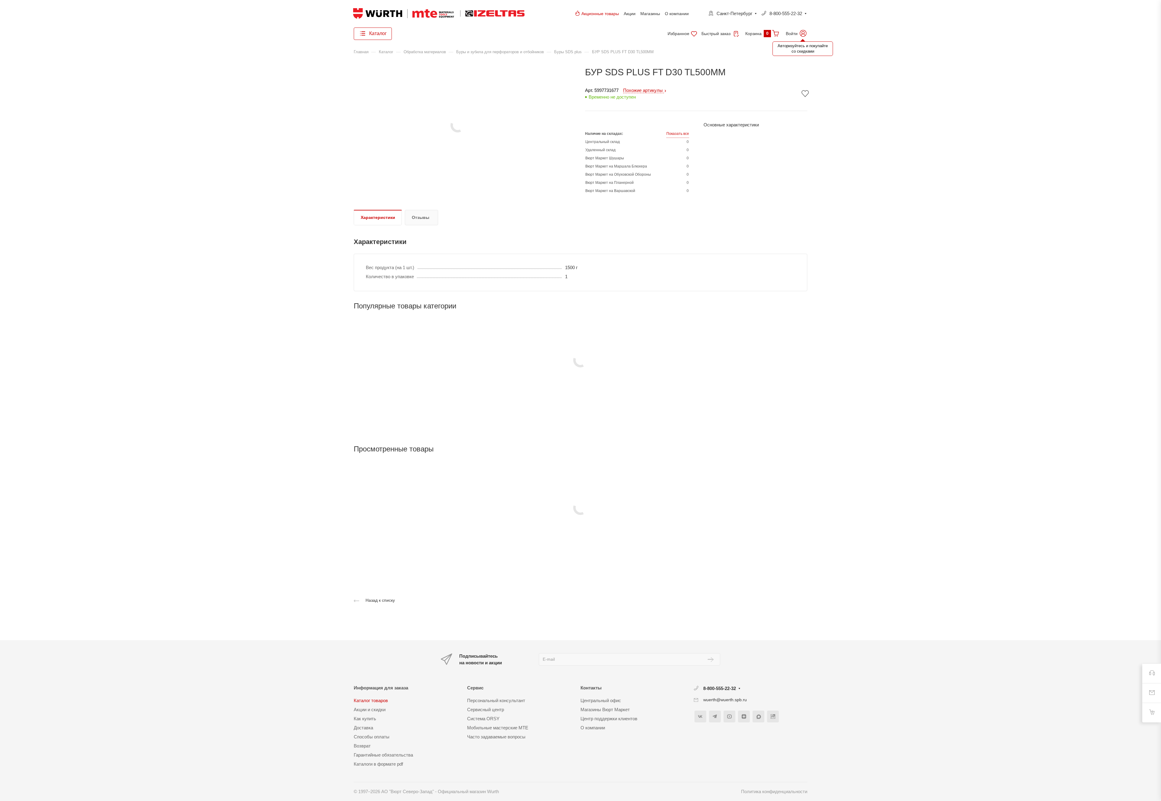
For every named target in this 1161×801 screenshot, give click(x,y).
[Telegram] (715, 716)
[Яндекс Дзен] (744, 716)
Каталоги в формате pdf (378, 764)
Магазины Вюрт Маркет (605, 709)
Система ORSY (483, 718)
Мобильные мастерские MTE (497, 727)
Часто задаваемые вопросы (496, 736)
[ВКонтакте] (700, 716)
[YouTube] (729, 716)
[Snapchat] (758, 716)
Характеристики (378, 217)
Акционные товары (600, 13)
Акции (630, 13)
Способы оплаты (371, 736)
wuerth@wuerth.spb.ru (725, 699)
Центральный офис (600, 700)
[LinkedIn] (773, 716)
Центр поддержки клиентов (608, 718)
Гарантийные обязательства (383, 754)
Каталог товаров (371, 700)
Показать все (677, 134)
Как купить (365, 718)
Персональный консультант (496, 700)
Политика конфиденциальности (774, 791)
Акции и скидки (369, 709)
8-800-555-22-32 (785, 13)
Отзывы (420, 217)
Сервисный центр (485, 709)
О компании (677, 13)
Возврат (362, 745)
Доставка (363, 727)
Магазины (650, 13)
